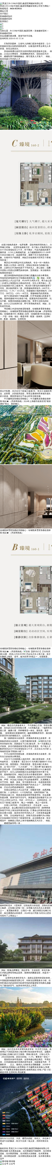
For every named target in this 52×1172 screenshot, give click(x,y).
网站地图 (4, 1151)
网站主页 (4, 11)
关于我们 (4, 14)
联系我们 (4, 21)
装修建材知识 (6, 16)
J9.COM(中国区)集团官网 (21, 31)
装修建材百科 (6, 19)
